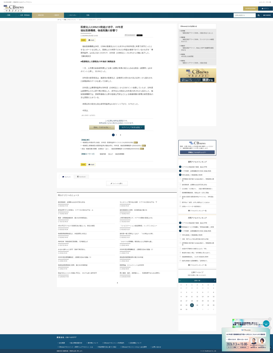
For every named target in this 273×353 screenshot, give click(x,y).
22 (213, 301)
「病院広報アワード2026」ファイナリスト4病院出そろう (197, 39)
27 (186, 288)
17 (186, 301)
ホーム (59, 19)
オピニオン (72, 15)
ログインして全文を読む (131, 127)
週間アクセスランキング (197, 162)
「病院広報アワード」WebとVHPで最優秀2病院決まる (197, 48)
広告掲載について (136, 343)
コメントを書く (118, 183)
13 (202, 296)
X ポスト (139, 35)
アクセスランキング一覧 (198, 211)
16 (181, 301)
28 (192, 288)
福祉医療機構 (119, 154)
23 (181, 305)
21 (208, 301)
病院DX (56, 15)
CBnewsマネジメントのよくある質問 (134, 347)
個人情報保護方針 (76, 343)
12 (197, 296)
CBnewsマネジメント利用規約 (114, 343)
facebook (82, 177)
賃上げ (110, 154)
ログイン (266, 8)
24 (186, 305)
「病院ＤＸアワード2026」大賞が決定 (194, 62)
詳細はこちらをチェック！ (197, 152)
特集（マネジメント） (70, 19)
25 (192, 305)
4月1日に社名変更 (187, 55)
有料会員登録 (251, 8)
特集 (88, 15)
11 (192, 296)
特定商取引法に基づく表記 (107, 347)
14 (208, 296)
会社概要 (62, 343)
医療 (8, 15)
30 (202, 288)
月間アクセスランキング (197, 218)
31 (208, 288)
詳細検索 (268, 15)
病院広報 (41, 15)
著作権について (93, 343)
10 (186, 296)
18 (192, 301)
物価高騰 (103, 154)
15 (213, 296)
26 (181, 288)
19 (197, 301)
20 (202, 301)
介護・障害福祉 (25, 15)
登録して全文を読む (101, 127)
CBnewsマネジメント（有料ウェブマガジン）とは (76, 347)
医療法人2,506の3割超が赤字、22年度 (90, 19)
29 (197, 288)
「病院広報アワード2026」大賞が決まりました (197, 32)
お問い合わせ (156, 347)
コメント (68, 177)
